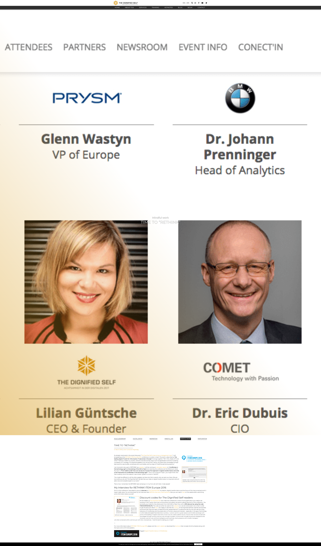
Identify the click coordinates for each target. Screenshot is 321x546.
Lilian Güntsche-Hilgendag (131, 449)
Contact (201, 7)
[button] (120, 439)
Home (117, 7)
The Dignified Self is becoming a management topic (156, 455)
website (176, 506)
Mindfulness (163, 531)
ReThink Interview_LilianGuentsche (160, 492)
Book (190, 7)
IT (159, 531)
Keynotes (169, 7)
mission (176, 507)
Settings (198, 544)
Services (143, 7)
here (183, 492)
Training (155, 7)
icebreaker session (161, 467)
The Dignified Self (154, 490)
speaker (141, 467)
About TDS (129, 7)
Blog (180, 7)
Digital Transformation (151, 531)
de (184, 3)
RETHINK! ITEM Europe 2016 (133, 457)
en (188, 3)
